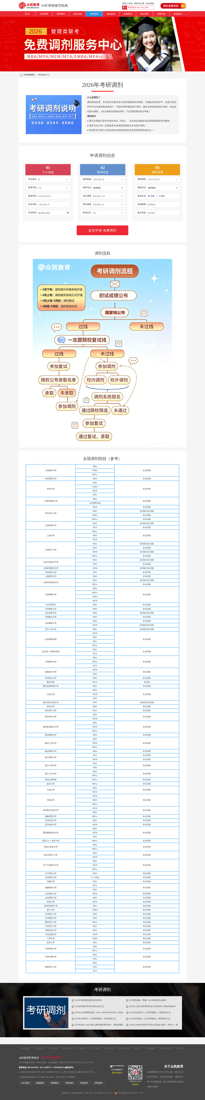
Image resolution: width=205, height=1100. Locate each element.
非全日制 (77, 14)
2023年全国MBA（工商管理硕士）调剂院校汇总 (95, 1019)
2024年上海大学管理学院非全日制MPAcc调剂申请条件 (152, 1006)
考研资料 (81, 1048)
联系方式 (179, 1048)
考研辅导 (61, 14)
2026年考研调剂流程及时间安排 (88, 1000)
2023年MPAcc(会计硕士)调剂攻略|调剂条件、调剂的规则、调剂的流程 (105, 1025)
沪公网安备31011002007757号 (130, 1093)
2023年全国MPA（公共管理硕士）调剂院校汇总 (149, 1019)
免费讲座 (161, 14)
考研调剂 (94, 14)
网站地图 (151, 1048)
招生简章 (144, 14)
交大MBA (95, 1048)
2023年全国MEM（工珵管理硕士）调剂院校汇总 (150, 1012)
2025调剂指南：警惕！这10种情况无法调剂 (147, 1000)
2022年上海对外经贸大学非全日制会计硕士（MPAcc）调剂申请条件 (158, 1025)
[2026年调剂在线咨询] (54, 114)
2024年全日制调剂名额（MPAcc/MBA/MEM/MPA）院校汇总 (100, 1012)
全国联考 (128, 14)
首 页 (27, 14)
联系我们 (178, 14)
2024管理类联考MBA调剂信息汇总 (89, 1006)
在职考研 (44, 14)
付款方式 (137, 1048)
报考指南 (26, 1048)
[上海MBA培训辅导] (30, 5)
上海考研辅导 (29, 75)
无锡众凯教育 (165, 1048)
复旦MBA (109, 1048)
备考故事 (111, 14)
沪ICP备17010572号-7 (103, 1093)
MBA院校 (54, 1048)
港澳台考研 (68, 1048)
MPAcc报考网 (123, 1048)
